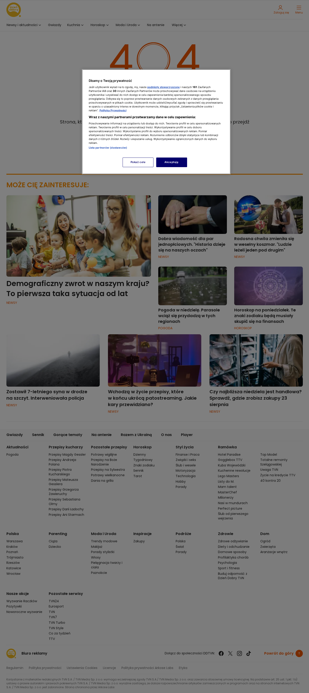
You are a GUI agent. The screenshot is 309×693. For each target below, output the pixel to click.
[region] (156, 121)
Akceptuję (171, 162)
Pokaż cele (138, 162)
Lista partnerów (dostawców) (108, 147)
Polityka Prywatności (112, 110)
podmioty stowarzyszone (163, 87)
